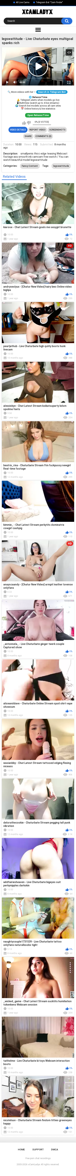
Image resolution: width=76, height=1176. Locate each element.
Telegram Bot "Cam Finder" (49, 2)
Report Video (38, 129)
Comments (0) (43, 136)
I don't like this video (29, 123)
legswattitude (61, 166)
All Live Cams (23, 2)
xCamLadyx (34, 1164)
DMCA (54, 1149)
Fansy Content (30, 166)
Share (28, 136)
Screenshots (57, 129)
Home (21, 1149)
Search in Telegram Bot (52, 92)
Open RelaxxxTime (38, 115)
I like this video (24, 123)
